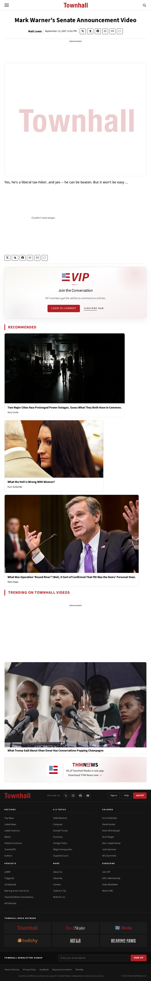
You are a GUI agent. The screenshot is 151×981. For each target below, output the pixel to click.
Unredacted (10, 884)
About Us (57, 872)
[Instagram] (73, 796)
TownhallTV (10, 849)
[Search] (144, 5)
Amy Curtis (13, 412)
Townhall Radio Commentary (18, 897)
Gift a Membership (111, 878)
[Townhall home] (17, 795)
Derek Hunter (108, 824)
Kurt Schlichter (15, 487)
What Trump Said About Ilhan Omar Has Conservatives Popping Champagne (55, 750)
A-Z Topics (59, 809)
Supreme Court (60, 855)
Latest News (10, 824)
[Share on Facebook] (98, 31)
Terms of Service (11, 969)
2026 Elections (60, 818)
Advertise (57, 878)
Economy (58, 837)
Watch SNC (107, 890)
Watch (7, 837)
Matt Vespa (13, 582)
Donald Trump (60, 830)
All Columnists (109, 855)
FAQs (126, 795)
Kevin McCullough (111, 830)
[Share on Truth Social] (90, 31)
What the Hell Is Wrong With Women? (31, 482)
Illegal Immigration (62, 849)
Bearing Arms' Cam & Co (16, 890)
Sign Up (138, 957)
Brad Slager (108, 837)
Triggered (9, 878)
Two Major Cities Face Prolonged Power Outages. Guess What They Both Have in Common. (65, 408)
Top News (9, 818)
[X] (66, 796)
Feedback (44, 969)
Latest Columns (12, 830)
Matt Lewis (35, 31)
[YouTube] (88, 796)
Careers (57, 884)
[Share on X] (83, 31)
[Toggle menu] (6, 5)
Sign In (113, 795)
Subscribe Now (94, 308)
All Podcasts (10, 903)
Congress (57, 824)
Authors (8, 855)
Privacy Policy (29, 969)
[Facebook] (80, 796)
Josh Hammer (109, 849)
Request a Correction (62, 969)
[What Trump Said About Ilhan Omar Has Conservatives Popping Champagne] (75, 705)
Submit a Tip (59, 890)
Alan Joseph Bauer (111, 843)
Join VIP (140, 795)
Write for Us (59, 897)
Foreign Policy (60, 843)
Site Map (79, 969)
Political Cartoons (13, 843)
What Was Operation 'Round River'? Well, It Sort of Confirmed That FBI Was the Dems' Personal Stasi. (72, 577)
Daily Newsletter (110, 884)
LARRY (7, 872)
